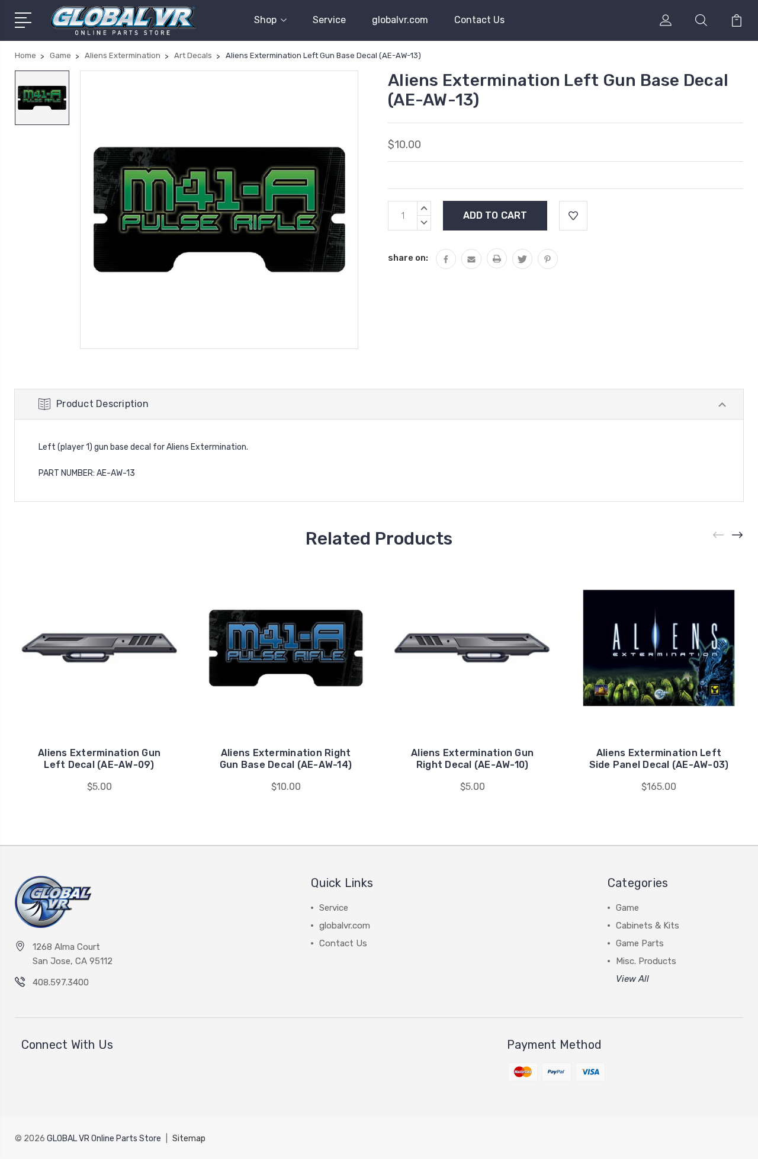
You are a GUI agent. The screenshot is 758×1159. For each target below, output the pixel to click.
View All (632, 979)
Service (329, 19)
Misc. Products (646, 961)
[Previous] (719, 535)
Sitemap (188, 1139)
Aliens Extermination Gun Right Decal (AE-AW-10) (472, 758)
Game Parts (640, 943)
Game (627, 907)
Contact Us (479, 19)
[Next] (738, 535)
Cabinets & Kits (647, 925)
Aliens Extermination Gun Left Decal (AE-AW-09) (99, 758)
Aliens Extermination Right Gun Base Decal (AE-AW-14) (286, 758)
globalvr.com (400, 19)
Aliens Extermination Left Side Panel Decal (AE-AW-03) (659, 758)
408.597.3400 (61, 982)
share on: (408, 257)
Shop (265, 19)
